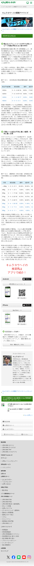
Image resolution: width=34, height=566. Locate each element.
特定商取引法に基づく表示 (10, 536)
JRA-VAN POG (7, 502)
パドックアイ (6, 467)
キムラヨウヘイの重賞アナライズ (14, 6)
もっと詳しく (28, 415)
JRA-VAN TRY (6, 450)
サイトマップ (4, 551)
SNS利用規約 (6, 532)
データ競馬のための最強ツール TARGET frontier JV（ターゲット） (17, 399)
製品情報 (7, 421)
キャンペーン (6, 519)
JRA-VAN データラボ (9, 447)
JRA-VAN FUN (7, 500)
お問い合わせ (6, 484)
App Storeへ (17, 310)
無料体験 (3, 471)
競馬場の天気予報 (7, 521)
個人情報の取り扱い (8, 538)
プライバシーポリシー (9, 540)
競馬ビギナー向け (7, 515)
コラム (4, 517)
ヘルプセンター (7, 482)
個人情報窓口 (6, 545)
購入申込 (5, 490)
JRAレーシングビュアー (10, 461)
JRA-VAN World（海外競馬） (11, 504)
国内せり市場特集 (7, 512)
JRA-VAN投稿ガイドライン (10, 534)
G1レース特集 (6, 506)
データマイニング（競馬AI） (11, 510)
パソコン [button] (25, 434)
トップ (2, 6)
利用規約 (5, 530)
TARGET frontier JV (6, 455)
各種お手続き (4, 487)
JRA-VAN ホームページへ (16, 284)
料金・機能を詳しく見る (17, 344)
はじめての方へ (9, 429)
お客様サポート (9, 425)
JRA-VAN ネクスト (8, 445)
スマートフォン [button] (9, 434)
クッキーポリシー (7, 543)
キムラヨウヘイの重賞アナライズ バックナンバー (17, 30)
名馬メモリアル (7, 508)
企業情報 (3, 548)
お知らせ (3, 473)
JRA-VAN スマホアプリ (9, 452)
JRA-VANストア (7, 523)
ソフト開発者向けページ (7, 493)
